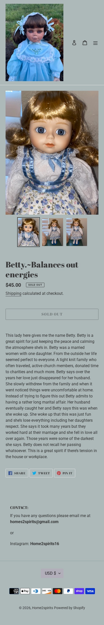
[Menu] (95, 42)
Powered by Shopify (69, 608)
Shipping (13, 293)
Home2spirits (42, 608)
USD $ (50, 573)
